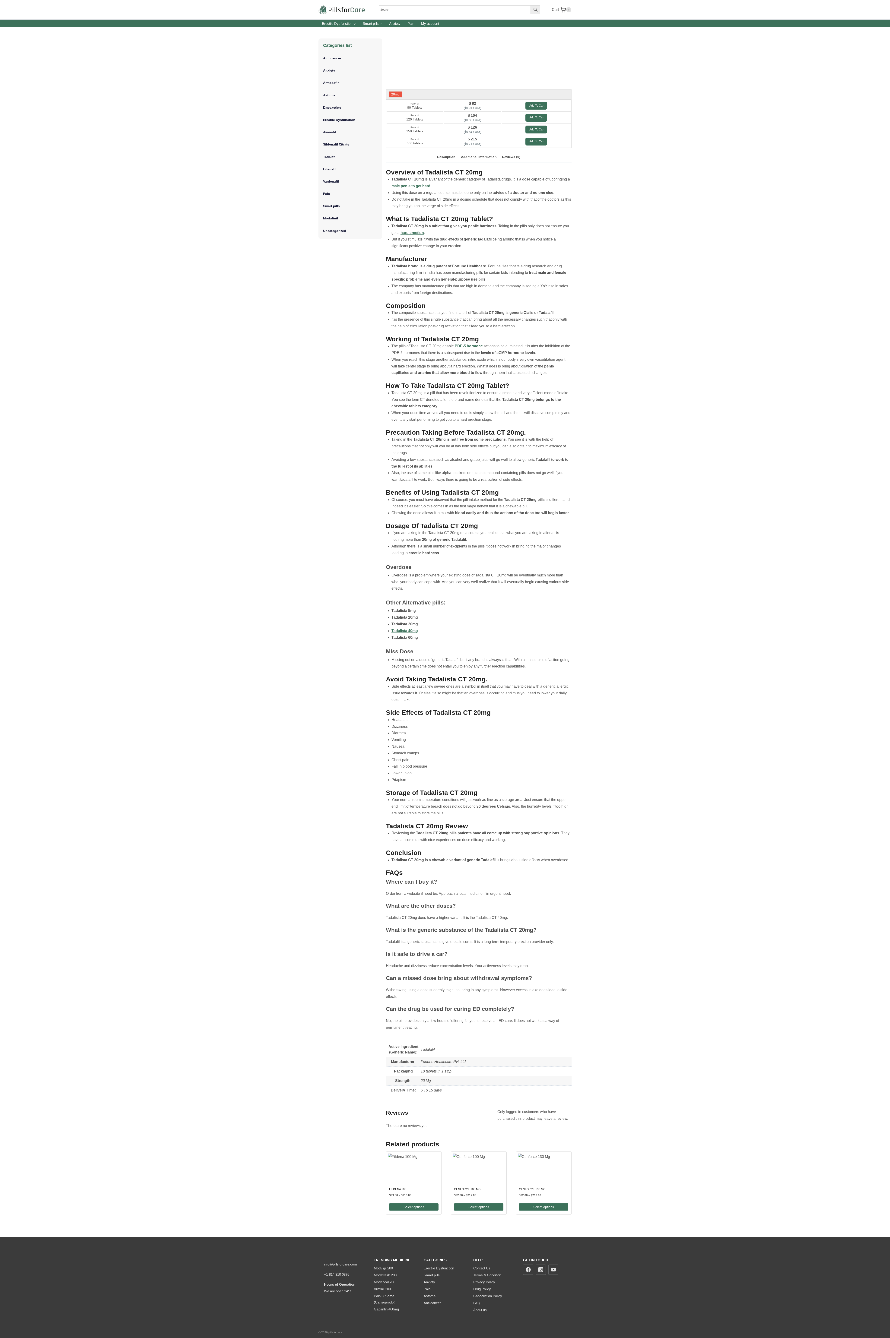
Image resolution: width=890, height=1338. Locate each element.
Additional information (479, 157)
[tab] (446, 157)
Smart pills (331, 206)
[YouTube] (553, 1270)
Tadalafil (330, 157)
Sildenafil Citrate (336, 144)
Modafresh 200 (385, 1275)
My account (430, 23)
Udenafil (329, 169)
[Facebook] (528, 1270)
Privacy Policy (484, 1282)
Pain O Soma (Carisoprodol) (384, 1299)
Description (446, 157)
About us (480, 1310)
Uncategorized (334, 231)
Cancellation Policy (487, 1296)
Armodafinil (332, 83)
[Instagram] (541, 1270)
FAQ (476, 1303)
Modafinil (330, 218)
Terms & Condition (487, 1275)
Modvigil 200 (383, 1268)
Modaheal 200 (384, 1282)
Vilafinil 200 (382, 1289)
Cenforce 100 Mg (467, 1189)
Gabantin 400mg (386, 1309)
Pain (410, 23)
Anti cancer (332, 58)
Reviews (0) (511, 157)
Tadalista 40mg (404, 631)
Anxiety (394, 23)
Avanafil (329, 132)
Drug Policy (482, 1289)
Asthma (329, 95)
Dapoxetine (332, 107)
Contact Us (481, 1268)
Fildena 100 (397, 1189)
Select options (414, 1207)
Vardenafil (331, 181)
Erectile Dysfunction (339, 120)
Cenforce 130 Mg (532, 1189)
